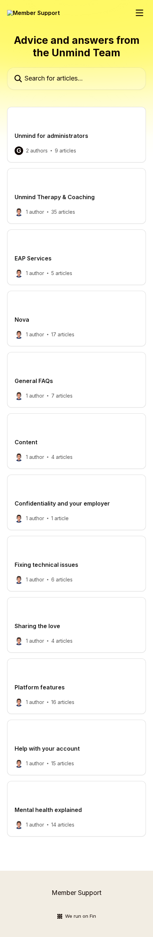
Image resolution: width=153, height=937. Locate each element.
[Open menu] (139, 13)
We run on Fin (80, 916)
